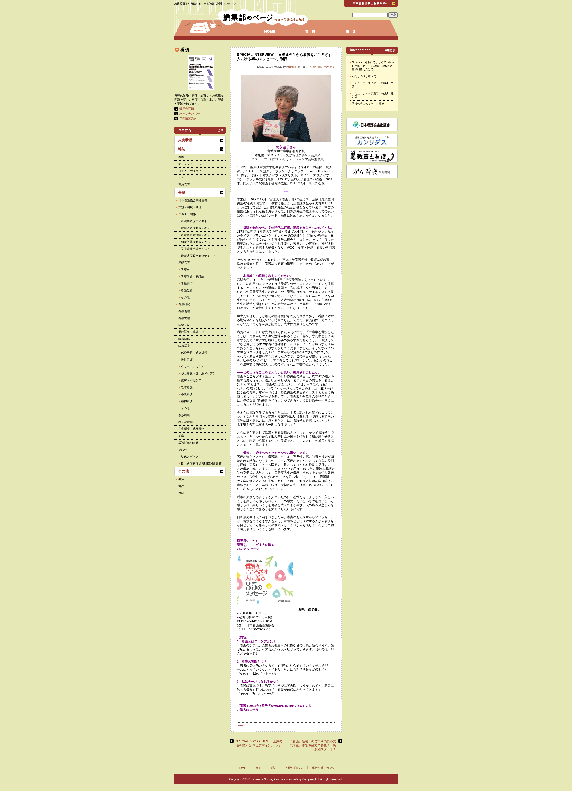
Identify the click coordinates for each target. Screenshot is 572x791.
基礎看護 (184, 262)
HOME (242, 768)
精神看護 (187, 401)
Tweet (240, 725)
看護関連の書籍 (188, 442)
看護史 (185, 269)
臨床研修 (184, 339)
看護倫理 (184, 311)
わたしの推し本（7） (365, 76)
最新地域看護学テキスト (197, 235)
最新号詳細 (186, 108)
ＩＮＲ (182, 177)
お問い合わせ (294, 768)
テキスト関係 (187, 214)
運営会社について (323, 768)
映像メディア (189, 456)
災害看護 (185, 140)
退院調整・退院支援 (191, 332)
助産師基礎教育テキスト (197, 242)
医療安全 (184, 325)
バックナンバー (189, 113)
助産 (181, 436)
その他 (312, 66)
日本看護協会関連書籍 (192, 200)
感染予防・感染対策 (194, 352)
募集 (181, 479)
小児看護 (187, 394)
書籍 (320, 66)
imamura (291, 66)
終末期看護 (185, 422)
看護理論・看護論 (192, 276)
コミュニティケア (190, 171)
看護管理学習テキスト (195, 248)
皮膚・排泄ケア (191, 380)
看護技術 (187, 283)
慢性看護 (187, 359)
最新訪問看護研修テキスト (198, 255)
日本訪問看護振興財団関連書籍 (201, 463)
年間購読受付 (188, 118)
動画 (181, 493)
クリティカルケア (192, 366)
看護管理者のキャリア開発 (368, 103)
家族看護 (184, 184)
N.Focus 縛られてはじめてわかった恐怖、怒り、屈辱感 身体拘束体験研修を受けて (373, 66)
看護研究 (184, 304)
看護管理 (184, 318)
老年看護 (187, 387)
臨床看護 (184, 345)
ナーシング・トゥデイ (192, 164)
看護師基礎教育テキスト (197, 228)
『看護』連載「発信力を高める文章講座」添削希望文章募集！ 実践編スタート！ (312, 745)
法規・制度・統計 (190, 207)
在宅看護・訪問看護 (191, 429)
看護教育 (187, 290)
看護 (326, 66)
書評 (181, 486)
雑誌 (332, 66)
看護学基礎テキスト (194, 221)
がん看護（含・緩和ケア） (198, 373)
